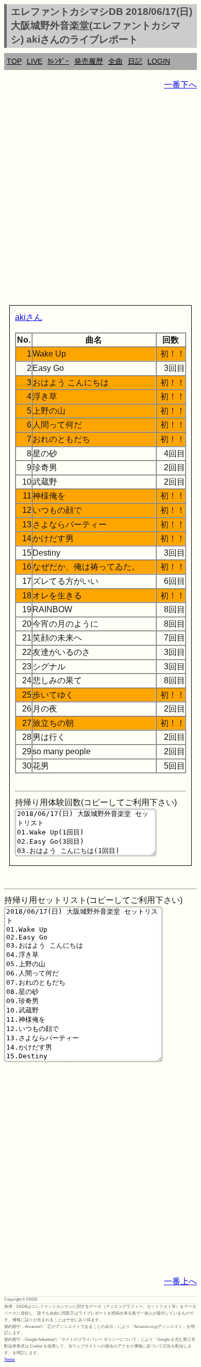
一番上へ (180, 1281)
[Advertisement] (100, 199)
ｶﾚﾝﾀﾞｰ (58, 61)
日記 (135, 61)
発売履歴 (88, 61)
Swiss (9, 1359)
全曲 (115, 61)
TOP (14, 61)
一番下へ (180, 84)
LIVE (34, 61)
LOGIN (158, 61)
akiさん (28, 317)
